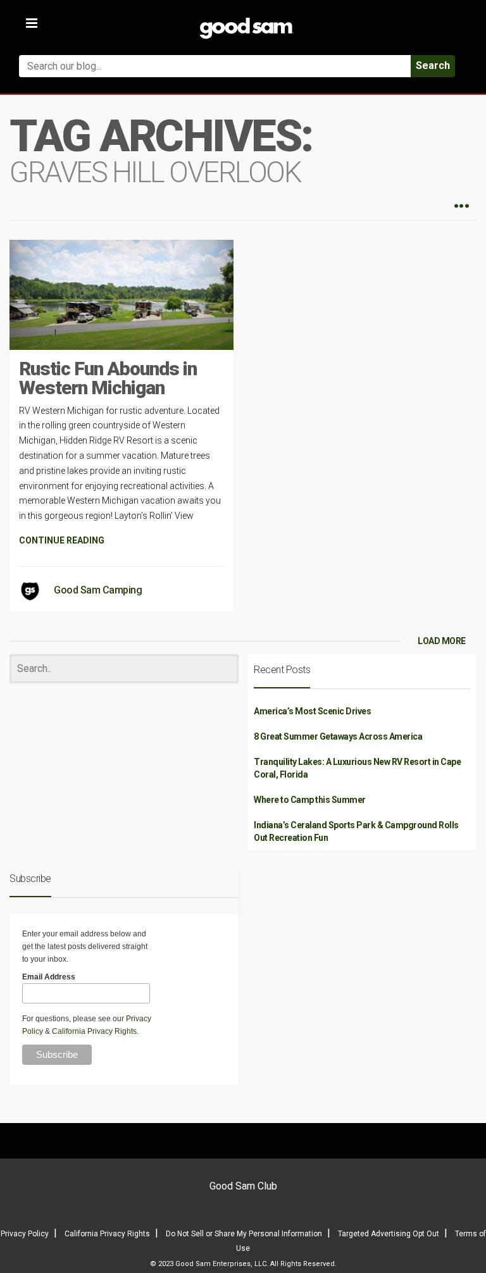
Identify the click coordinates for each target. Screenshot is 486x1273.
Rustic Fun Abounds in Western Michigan (108, 378)
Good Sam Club (243, 1186)
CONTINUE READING (61, 540)
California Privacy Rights (94, 1031)
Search (433, 65)
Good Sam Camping (98, 590)
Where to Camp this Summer (310, 800)
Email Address (48, 976)
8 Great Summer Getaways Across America (338, 736)
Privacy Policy (25, 1233)
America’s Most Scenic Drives (312, 711)
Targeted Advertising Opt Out (388, 1233)
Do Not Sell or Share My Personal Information (244, 1233)
